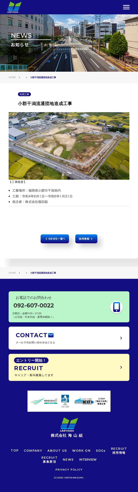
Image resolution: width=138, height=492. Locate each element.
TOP (15, 450)
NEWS (68, 459)
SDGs (101, 450)
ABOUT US (57, 450)
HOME (12, 77)
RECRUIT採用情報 (119, 450)
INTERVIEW (87, 459)
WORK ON (81, 450)
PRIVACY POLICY (69, 469)
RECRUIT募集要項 (50, 459)
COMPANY (33, 450)
